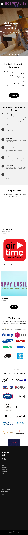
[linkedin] (5, 459)
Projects (2, 496)
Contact (2, 503)
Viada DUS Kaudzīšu (6, 229)
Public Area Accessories (5, 489)
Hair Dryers (3, 483)
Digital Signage (4, 467)
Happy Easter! (4, 298)
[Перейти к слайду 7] (18, 54)
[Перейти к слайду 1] (9, 54)
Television (3, 465)
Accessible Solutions (4, 491)
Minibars (2, 475)
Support (2, 505)
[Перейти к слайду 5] (15, 54)
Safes (2, 481)
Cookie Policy (3, 521)
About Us (3, 501)
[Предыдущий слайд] (1, 31)
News (2, 499)
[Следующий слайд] (27, 31)
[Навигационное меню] (2, 4)
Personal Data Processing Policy (6, 517)
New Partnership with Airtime (8, 265)
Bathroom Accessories (5, 485)
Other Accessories (4, 487)
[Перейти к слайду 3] (12, 54)
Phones (2, 473)
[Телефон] (2, 459)
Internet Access (4, 469)
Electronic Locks (4, 471)
